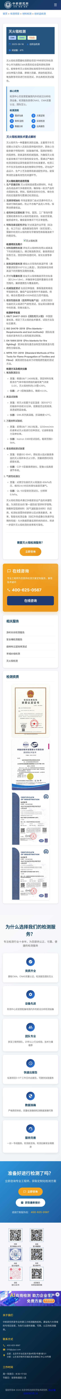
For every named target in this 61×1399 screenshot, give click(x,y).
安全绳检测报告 (14, 639)
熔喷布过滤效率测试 (16, 646)
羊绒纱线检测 (13, 653)
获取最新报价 (32, 1202)
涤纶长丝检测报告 (15, 632)
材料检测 (26, 13)
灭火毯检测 (12, 660)
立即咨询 (30, 551)
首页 (5, 13)
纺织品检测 (40, 13)
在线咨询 (30, 601)
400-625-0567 (40, 1212)
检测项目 (14, 13)
